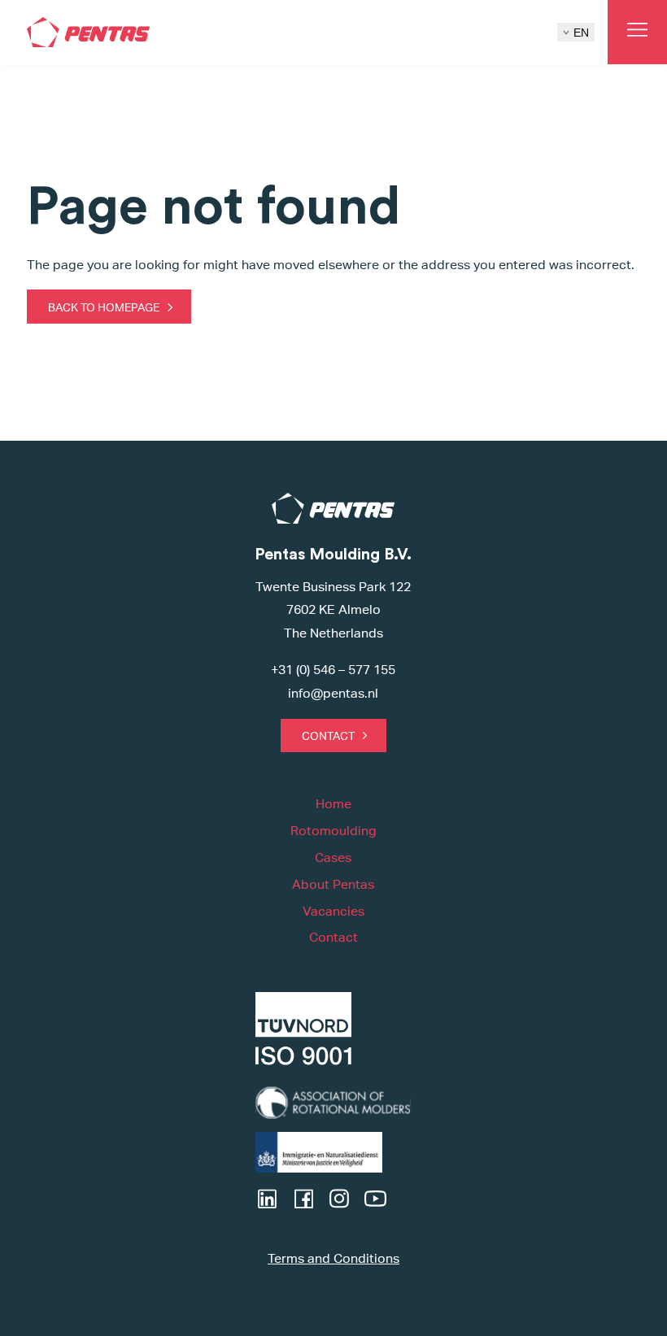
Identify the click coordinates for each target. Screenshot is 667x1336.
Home (333, 804)
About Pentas (333, 884)
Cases (333, 857)
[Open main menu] (637, 32)
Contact (328, 735)
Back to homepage (103, 307)
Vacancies (333, 911)
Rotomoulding (333, 830)
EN (581, 32)
